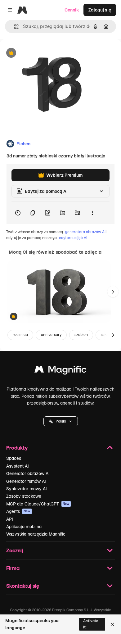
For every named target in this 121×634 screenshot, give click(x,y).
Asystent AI (17, 466)
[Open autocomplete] (13, 26)
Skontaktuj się (22, 585)
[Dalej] (113, 291)
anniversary (51, 334)
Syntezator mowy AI (26, 488)
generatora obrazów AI (85, 231)
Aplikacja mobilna (24, 526)
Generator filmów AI (26, 481)
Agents (18, 511)
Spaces (13, 458)
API (9, 519)
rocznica (20, 334)
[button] (60, 421)
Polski (61, 421)
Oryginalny (43, 53)
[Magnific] (60, 371)
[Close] (112, 624)
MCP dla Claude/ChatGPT (37, 504)
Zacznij (14, 550)
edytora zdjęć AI (73, 237)
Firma (13, 568)
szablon (81, 334)
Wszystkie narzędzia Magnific (35, 534)
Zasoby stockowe (23, 496)
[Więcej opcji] (92, 212)
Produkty (17, 447)
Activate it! (90, 623)
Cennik (72, 10)
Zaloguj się (99, 10)
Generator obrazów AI (28, 473)
